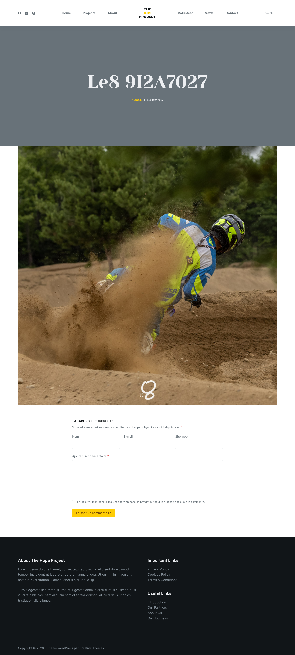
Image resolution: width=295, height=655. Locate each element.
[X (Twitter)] (26, 13)
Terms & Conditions (162, 580)
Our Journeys (158, 618)
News (209, 13)
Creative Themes (91, 648)
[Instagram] (33, 13)
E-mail (129, 436)
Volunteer (185, 13)
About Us (155, 613)
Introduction (157, 602)
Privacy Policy (158, 569)
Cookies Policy (159, 574)
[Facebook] (19, 13)
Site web (181, 436)
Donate (269, 13)
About (112, 13)
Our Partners (157, 607)
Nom (76, 436)
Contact (232, 13)
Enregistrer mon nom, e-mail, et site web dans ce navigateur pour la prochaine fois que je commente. (141, 501)
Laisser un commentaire (93, 513)
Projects (89, 13)
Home (66, 13)
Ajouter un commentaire (90, 456)
